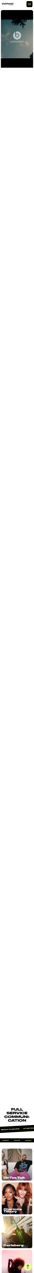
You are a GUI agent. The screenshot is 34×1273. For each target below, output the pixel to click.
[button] (29, 4)
